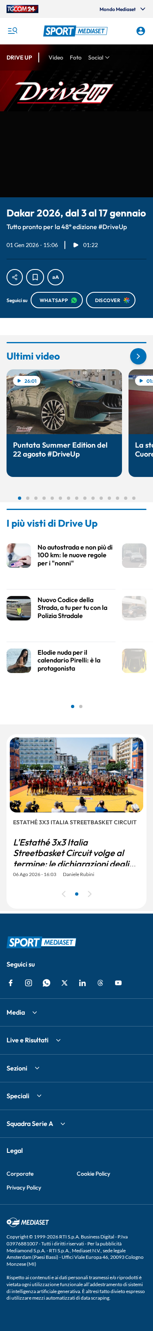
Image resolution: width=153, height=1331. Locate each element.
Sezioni (17, 1068)
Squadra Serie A (30, 1123)
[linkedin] (82, 983)
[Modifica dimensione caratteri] (55, 277)
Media (16, 1012)
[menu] (12, 31)
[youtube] (118, 983)
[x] (64, 983)
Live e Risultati (28, 1040)
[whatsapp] (46, 983)
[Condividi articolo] (15, 277)
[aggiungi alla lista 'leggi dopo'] (35, 277)
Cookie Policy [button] (93, 1173)
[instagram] (28, 983)
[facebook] (11, 983)
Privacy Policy (24, 1187)
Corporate (20, 1173)
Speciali (18, 1096)
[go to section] (138, 356)
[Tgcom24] (22, 9)
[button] (76, 31)
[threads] (100, 983)
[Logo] (76, 31)
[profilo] (140, 31)
